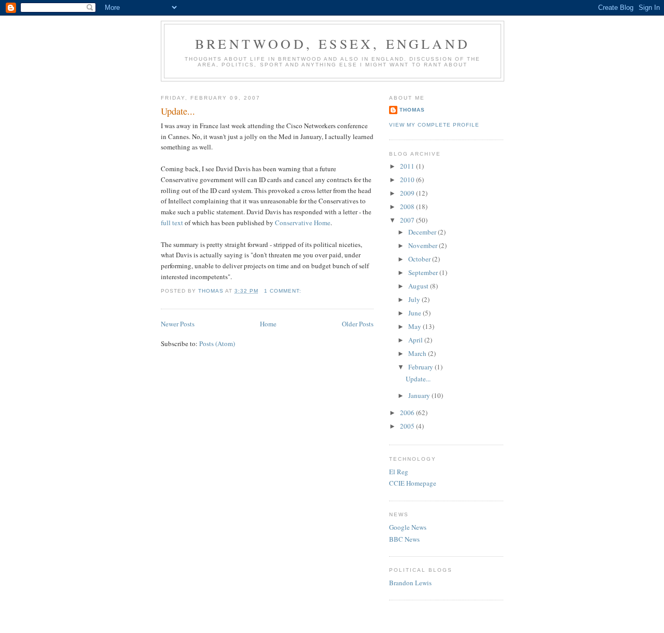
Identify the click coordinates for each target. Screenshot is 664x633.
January (420, 395)
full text (173, 222)
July (415, 299)
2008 (408, 206)
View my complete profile (434, 125)
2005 (408, 426)
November (423, 245)
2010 (408, 179)
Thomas (412, 110)
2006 (408, 412)
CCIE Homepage (412, 483)
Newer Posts (178, 323)
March (418, 353)
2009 (408, 193)
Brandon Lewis (410, 582)
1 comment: (283, 291)
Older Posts (358, 323)
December (423, 232)
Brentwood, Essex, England (332, 43)
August (419, 286)
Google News (407, 527)
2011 (408, 166)
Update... (178, 111)
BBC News (404, 539)
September (423, 272)
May (415, 326)
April (416, 340)
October (420, 259)
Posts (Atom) (217, 343)
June (415, 313)
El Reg (398, 471)
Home (268, 323)
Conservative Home (302, 222)
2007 (408, 220)
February (421, 366)
